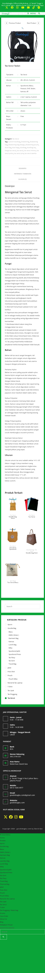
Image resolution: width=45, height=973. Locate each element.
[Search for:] (38, 13)
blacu (15, 221)
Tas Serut (15, 139)
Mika (10, 648)
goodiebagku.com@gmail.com (22, 795)
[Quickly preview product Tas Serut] (38, 500)
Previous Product (15, 23)
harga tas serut (10, 150)
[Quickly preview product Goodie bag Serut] (19, 500)
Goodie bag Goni (32, 553)
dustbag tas (31, 147)
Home (2, 838)
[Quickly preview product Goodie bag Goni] (38, 531)
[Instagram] (16, 817)
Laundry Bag (4, 861)
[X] (6, 817)
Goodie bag (30, 550)
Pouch (10, 675)
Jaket (9, 668)
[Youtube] (21, 817)
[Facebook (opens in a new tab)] (13, 7)
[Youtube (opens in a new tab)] (24, 7)
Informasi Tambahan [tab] (22, 174)
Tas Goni (12, 661)
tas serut (20, 150)
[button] (23, 28)
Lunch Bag (12, 644)
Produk (3, 840)
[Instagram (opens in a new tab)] (18, 7)
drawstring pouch (32, 145)
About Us (3, 919)
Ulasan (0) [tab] (22, 179)
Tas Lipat (11, 690)
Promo (2, 913)
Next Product (31, 23)
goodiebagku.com (17, 802)
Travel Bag (12, 664)
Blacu (11, 632)
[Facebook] (11, 817)
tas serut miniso (30, 150)
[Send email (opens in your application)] (29, 7)
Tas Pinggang (12, 694)
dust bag (8, 147)
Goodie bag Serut (13, 517)
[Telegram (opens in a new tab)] (38, 7)
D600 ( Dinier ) (14, 635)
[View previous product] (6, 23)
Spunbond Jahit (14, 651)
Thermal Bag (4, 884)
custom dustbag (14, 142)
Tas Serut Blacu (12, 582)
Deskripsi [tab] (22, 168)
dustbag (23, 147)
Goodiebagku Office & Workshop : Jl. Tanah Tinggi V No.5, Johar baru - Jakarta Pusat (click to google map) (23, 4)
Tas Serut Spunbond (12, 548)
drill (19, 221)
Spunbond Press (15, 654)
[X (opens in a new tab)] (7, 7)
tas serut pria (19, 153)
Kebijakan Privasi (6, 925)
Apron (10, 624)
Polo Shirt (11, 671)
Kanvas (11, 641)
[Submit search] (3, 936)
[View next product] (38, 23)
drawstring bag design (16, 145)
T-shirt (10, 686)
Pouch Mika (13, 679)
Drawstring (13, 201)
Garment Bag (13, 638)
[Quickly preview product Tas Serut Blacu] (19, 566)
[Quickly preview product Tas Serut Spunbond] (19, 531)
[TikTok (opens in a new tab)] (34, 7)
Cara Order (4, 916)
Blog (1, 922)
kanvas (24, 221)
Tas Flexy (12, 657)
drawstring (25, 142)
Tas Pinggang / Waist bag (9, 910)
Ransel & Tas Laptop (15, 683)
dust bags (15, 147)
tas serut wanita (30, 153)
